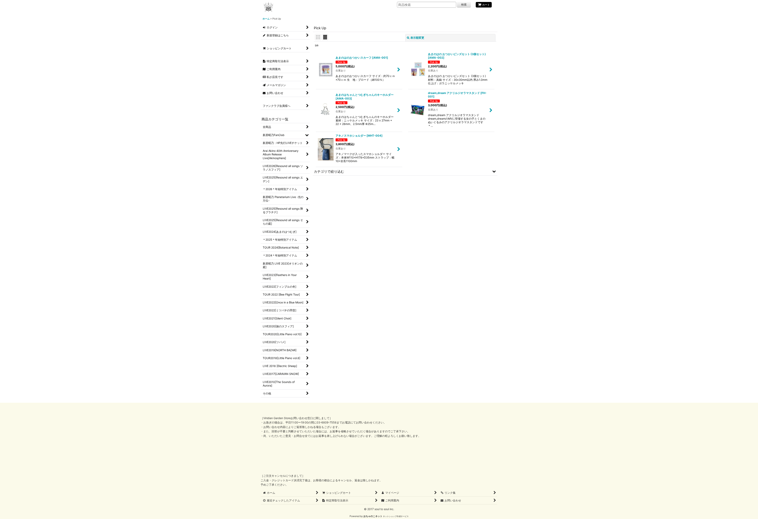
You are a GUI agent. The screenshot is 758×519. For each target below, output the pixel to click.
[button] (405, 171)
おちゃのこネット (372, 516)
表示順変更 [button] (417, 37)
